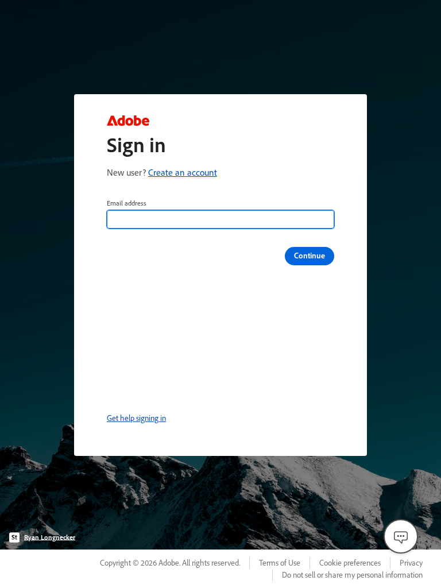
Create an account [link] (182, 172)
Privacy (411, 563)
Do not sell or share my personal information (352, 575)
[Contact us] (401, 536)
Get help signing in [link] (136, 418)
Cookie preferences (350, 563)
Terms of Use (279, 563)
